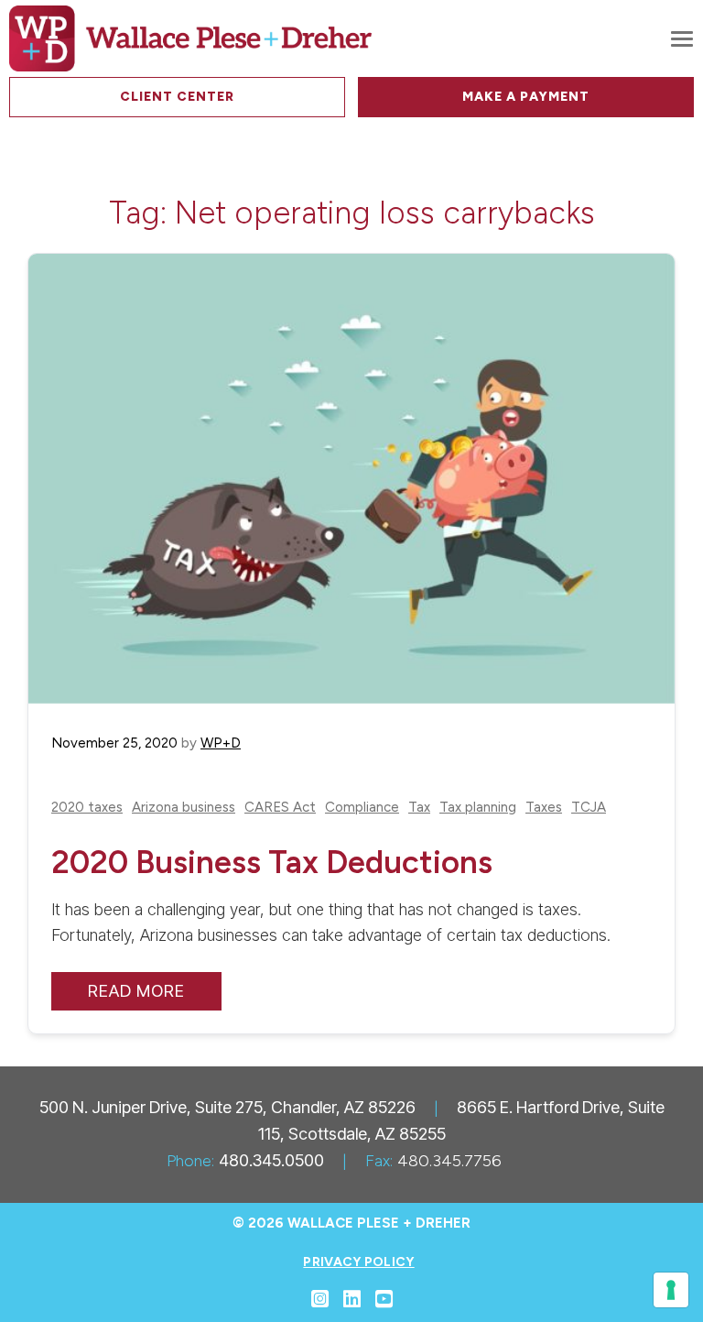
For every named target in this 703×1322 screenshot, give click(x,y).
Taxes (543, 807)
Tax (419, 807)
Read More (136, 990)
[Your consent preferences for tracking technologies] (671, 1290)
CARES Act (280, 807)
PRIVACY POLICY (358, 1262)
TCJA (588, 807)
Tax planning (477, 807)
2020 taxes (87, 807)
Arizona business (183, 807)
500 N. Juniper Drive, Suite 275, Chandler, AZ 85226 (227, 1107)
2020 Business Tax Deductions (271, 862)
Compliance (362, 807)
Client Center (177, 96)
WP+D (220, 743)
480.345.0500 (271, 1160)
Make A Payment (525, 96)
